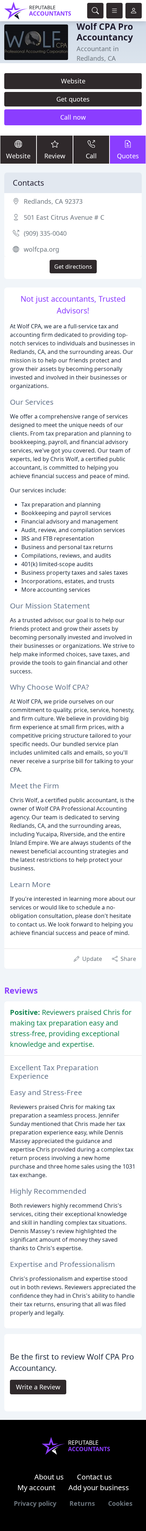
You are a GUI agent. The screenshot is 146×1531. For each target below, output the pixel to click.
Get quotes (73, 99)
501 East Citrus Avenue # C (64, 217)
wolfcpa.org (41, 249)
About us (49, 1477)
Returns (82, 1503)
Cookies (120, 1503)
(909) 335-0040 (45, 233)
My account (36, 1487)
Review (54, 156)
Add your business (98, 1487)
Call (91, 156)
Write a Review (38, 1387)
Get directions (73, 266)
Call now (73, 117)
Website (73, 81)
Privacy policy (35, 1503)
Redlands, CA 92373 (53, 201)
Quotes (128, 156)
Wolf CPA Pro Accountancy (105, 31)
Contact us (94, 1477)
